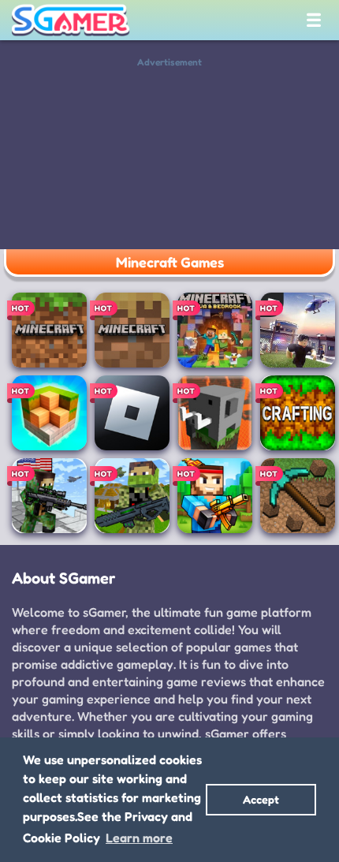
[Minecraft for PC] (214, 330)
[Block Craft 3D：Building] (49, 412)
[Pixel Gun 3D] (214, 495)
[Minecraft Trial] (132, 330)
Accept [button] (261, 799)
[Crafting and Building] (297, 412)
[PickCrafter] (297, 495)
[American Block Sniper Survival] (49, 495)
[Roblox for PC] (297, 330)
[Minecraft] (49, 330)
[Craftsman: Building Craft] (214, 412)
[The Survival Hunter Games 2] (132, 495)
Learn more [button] (139, 837)
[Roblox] (132, 412)
